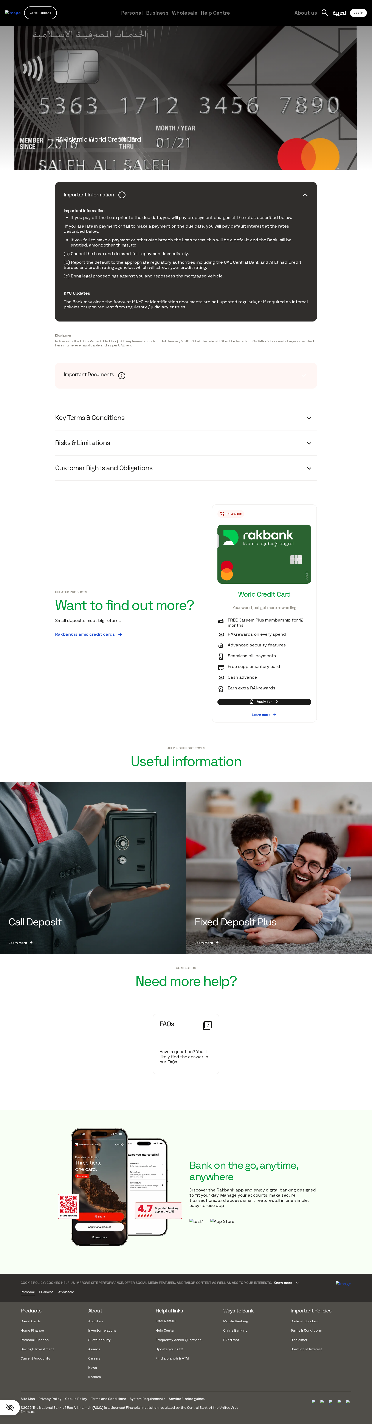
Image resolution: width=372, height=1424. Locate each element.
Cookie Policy (76, 1398)
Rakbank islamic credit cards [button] (89, 634)
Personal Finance (35, 1340)
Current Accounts (35, 1358)
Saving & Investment (37, 1349)
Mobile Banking (235, 1321)
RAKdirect (231, 1340)
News (92, 1367)
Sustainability (99, 1340)
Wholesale (184, 12)
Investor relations (102, 1330)
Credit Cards (30, 1321)
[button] (40, 12)
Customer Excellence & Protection (145, 16)
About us (305, 12)
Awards (94, 1349)
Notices (94, 1377)
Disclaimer (63, 335)
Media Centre (256, 16)
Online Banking (235, 1330)
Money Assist (72, 16)
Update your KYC (169, 1349)
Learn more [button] (264, 715)
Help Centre (215, 12)
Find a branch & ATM (172, 1358)
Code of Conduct (305, 1321)
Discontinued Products (291, 16)
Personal (132, 12)
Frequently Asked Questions (178, 1340)
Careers (283, 16)
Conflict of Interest (306, 1349)
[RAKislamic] (343, 1283)
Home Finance (32, 1330)
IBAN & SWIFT (166, 1321)
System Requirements (147, 1398)
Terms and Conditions (108, 1398)
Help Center (165, 1330)
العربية (340, 12)
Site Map (28, 1398)
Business (157, 12)
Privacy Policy (50, 1398)
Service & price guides (187, 1398)
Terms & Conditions (306, 1330)
